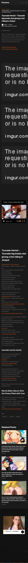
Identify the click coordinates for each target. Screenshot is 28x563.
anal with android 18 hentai (9, 378)
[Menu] (25, 2)
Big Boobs (4, 359)
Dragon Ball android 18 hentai (10, 49)
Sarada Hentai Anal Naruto (9, 47)
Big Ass (7, 26)
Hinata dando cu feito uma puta (10, 264)
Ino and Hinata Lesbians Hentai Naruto (12, 313)
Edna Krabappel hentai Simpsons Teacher (13, 304)
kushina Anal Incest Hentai (9, 334)
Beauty (3, 26)
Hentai (15, 26)
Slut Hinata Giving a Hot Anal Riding (11, 409)
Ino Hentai (4, 328)
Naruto (18, 416)
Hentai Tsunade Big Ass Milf (9, 363)
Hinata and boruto (7, 296)
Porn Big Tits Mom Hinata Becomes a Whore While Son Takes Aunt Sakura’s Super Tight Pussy (12, 474)
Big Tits (11, 26)
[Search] (22, 2)
